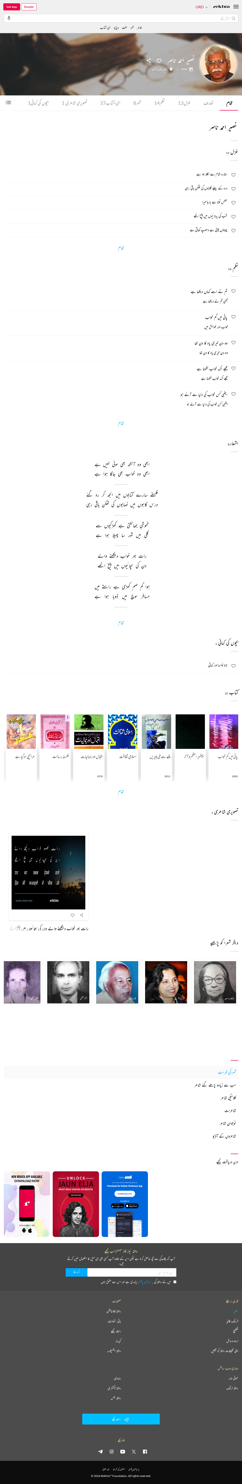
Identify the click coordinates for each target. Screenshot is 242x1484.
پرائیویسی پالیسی (145, 1281)
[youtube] (122, 1451)
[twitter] (134, 1451)
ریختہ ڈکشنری (114, 1388)
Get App (11, 7)
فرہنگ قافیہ (232, 1321)
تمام (229, 103)
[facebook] (145, 1451)
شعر (137, 103)
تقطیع (235, 1331)
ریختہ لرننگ (232, 1388)
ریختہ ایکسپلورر (114, 1351)
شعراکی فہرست (227, 1072)
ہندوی (117, 1378)
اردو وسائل (232, 1341)
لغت (124, 27)
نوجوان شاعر (228, 1123)
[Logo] (221, 7)
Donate (29, 7)
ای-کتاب (110, 103)
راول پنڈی (163, 69)
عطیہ (235, 1311)
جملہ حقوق (106, 1469)
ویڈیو (116, 27)
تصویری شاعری (74, 103)
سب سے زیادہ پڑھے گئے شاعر (215, 1085)
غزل (184, 103)
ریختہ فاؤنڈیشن (114, 1311)
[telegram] (100, 1451)
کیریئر (118, 1341)
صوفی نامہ (233, 1378)
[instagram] (111, 1451)
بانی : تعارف (114, 1321)
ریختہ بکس (116, 1398)
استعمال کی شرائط (119, 1469)
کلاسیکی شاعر (228, 1097)
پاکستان (154, 69)
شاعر (139, 27)
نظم (159, 103)
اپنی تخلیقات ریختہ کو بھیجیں (224, 1351)
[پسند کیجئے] (159, 60)
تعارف (208, 103)
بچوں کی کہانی (38, 103)
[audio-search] (9, 18)
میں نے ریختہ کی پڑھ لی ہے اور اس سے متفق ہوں (136, 1281)
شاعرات (230, 1110)
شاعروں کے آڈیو (224, 1136)
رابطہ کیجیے (116, 1331)
